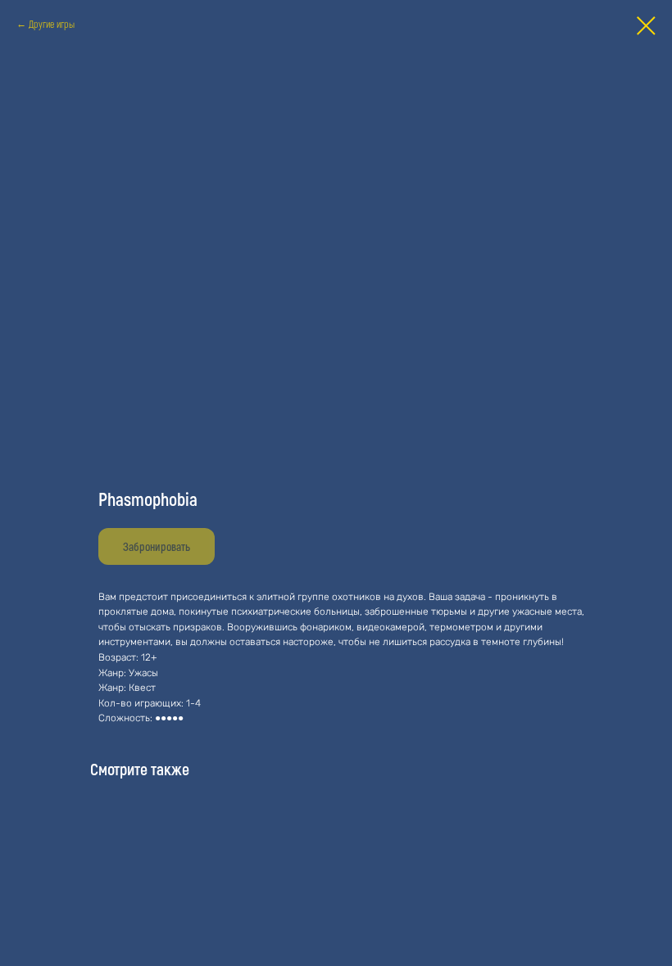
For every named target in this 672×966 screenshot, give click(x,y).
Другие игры (52, 23)
